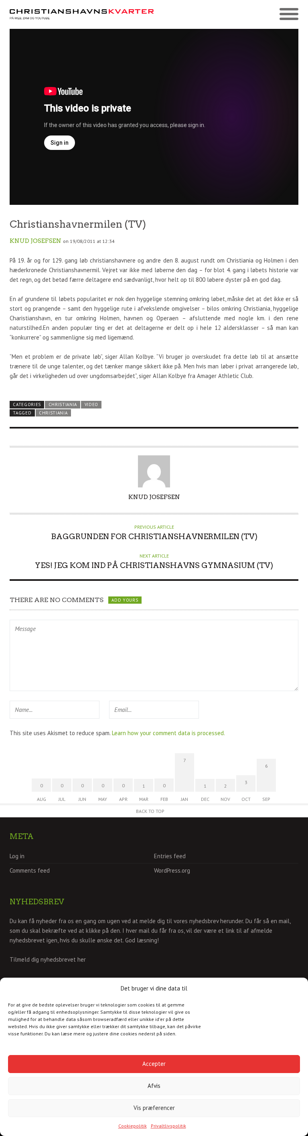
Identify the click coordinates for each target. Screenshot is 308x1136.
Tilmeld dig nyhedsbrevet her (48, 959)
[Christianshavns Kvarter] (82, 14)
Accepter (154, 1063)
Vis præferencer (154, 1108)
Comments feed (30, 870)
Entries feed (170, 856)
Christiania (63, 404)
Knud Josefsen (35, 241)
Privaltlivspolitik (168, 1126)
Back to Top (150, 811)
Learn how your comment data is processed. (168, 733)
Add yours (124, 600)
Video (91, 404)
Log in (17, 856)
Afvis (154, 1086)
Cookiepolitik (132, 1126)
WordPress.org (172, 870)
